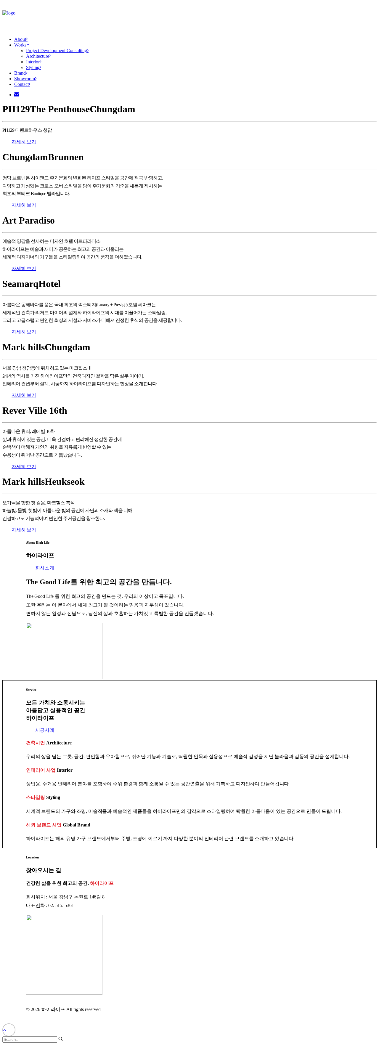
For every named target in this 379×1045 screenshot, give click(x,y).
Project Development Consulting (56, 50)
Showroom (24, 78)
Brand (20, 73)
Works (20, 44)
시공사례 (44, 730)
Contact (21, 84)
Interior (33, 61)
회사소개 (44, 567)
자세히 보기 (24, 141)
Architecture (37, 56)
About (20, 39)
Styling (32, 67)
